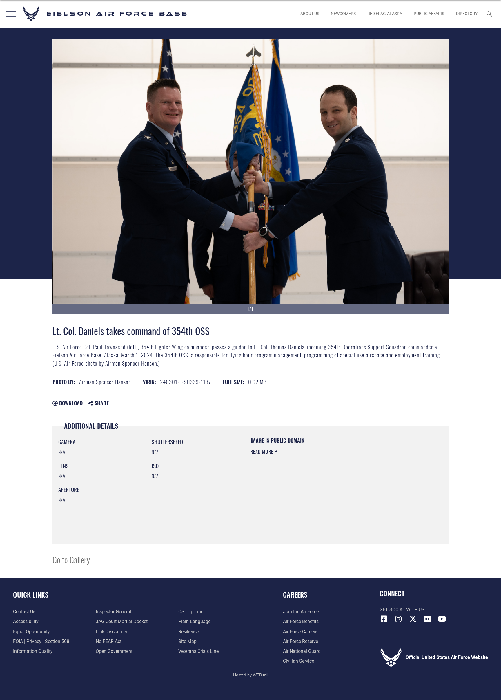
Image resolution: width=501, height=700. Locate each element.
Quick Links (30, 594)
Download (70, 403)
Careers (295, 594)
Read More (263, 451)
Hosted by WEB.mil (250, 674)
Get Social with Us (402, 609)
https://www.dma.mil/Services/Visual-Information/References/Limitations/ (318, 488)
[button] (9, 14)
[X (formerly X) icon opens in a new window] (413, 619)
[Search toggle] (490, 13)
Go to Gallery (71, 559)
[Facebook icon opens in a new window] (384, 619)
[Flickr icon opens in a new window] (427, 619)
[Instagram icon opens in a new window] (398, 619)
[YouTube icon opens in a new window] (442, 619)
